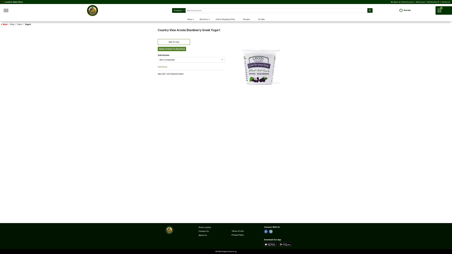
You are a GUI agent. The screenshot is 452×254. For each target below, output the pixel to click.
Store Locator (205, 227)
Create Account (407, 2)
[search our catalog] (370, 10)
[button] (174, 41)
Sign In (395, 2)
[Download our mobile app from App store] (270, 244)
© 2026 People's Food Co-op (226, 251)
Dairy (19, 24)
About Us (203, 235)
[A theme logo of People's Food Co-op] (92, 10)
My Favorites (432, 2)
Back (5, 24)
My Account (420, 2)
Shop (12, 24)
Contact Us (446, 2)
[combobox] (179, 10)
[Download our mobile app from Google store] (285, 244)
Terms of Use (238, 231)
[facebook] (266, 232)
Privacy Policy (238, 235)
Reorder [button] (407, 10)
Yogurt (28, 24)
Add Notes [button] (162, 67)
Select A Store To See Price (172, 49)
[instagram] (271, 232)
